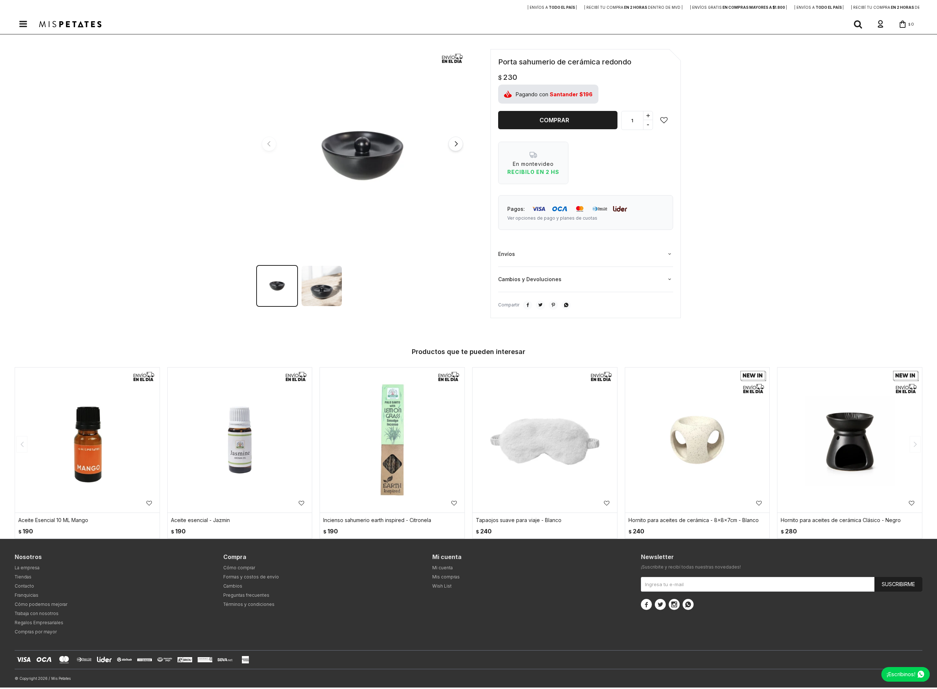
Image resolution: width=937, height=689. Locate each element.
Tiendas (23, 577)
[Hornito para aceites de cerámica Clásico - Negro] (849, 440)
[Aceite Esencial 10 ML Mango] (87, 440)
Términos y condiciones (249, 604)
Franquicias (26, 595)
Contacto (24, 586)
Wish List (442, 586)
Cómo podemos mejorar (41, 604)
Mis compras (446, 577)
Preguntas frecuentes (246, 595)
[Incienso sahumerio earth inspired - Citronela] (392, 440)
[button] (858, 24)
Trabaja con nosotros (37, 613)
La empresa (27, 567)
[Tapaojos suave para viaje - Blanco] (544, 440)
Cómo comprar (239, 567)
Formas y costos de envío (251, 577)
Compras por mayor (36, 631)
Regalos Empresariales (39, 622)
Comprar (554, 120)
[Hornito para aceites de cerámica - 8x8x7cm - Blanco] (697, 440)
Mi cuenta (442, 567)
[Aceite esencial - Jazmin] (240, 440)
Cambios (232, 586)
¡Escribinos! (900, 674)
